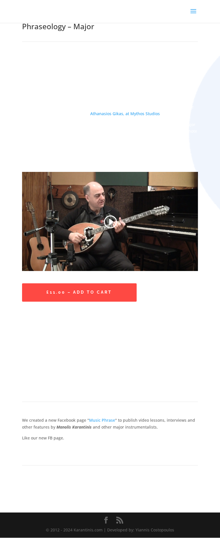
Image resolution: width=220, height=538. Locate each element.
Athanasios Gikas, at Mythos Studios (125, 113)
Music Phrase (102, 420)
